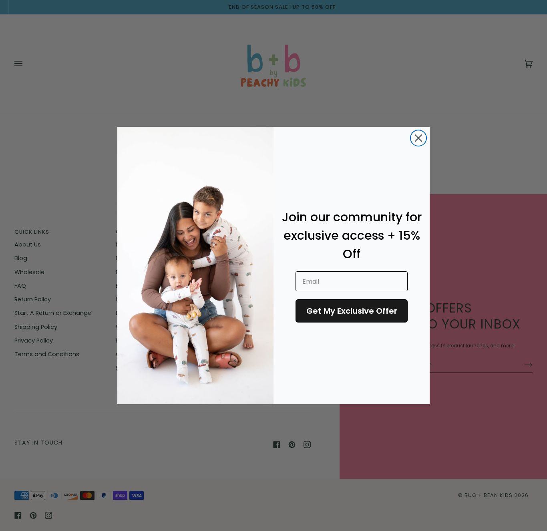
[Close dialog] (418, 138)
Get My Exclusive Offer (351, 311)
